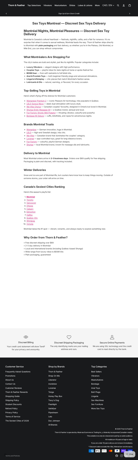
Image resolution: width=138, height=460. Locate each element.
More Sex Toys (97, 408)
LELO (29, 132)
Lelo (50, 416)
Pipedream (53, 412)
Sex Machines (97, 400)
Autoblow (52, 384)
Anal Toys (95, 388)
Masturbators (97, 380)
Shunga (30, 144)
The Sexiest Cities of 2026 (17, 421)
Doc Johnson (54, 421)
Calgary (30, 209)
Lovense (30, 138)
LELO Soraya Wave (35, 104)
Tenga (51, 392)
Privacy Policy (11, 412)
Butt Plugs (95, 392)
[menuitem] (97, 5)
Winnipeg (31, 221)
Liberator (52, 380)
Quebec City (32, 218)
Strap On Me (54, 376)
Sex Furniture (97, 404)
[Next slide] (130, 14)
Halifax (30, 215)
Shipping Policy (12, 400)
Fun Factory (32, 142)
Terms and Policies (12, 456)
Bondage (95, 384)
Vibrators (95, 376)
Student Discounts (13, 404)
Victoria (30, 224)
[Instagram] (121, 455)
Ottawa (30, 206)
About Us (9, 380)
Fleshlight (52, 404)
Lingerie (94, 396)
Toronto (30, 200)
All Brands (52, 425)
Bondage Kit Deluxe (35, 116)
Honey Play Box (55, 396)
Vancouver (31, 203)
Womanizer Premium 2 (36, 101)
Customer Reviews (13, 388)
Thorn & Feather (55, 371)
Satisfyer (52, 408)
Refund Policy (11, 408)
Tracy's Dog (53, 400)
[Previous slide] (6, 14)
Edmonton (31, 212)
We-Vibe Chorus (34, 107)
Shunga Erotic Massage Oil (38, 110)
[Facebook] (116, 455)
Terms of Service (12, 416)
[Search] (118, 5)
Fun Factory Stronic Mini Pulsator (41, 113)
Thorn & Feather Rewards (16, 392)
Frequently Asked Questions (17, 371)
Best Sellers (96, 371)
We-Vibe (30, 135)
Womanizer (31, 129)
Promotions (10, 376)
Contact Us (10, 384)
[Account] (124, 5)
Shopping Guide (12, 396)
